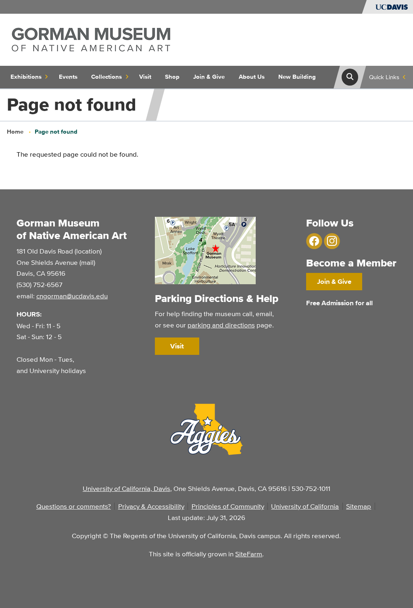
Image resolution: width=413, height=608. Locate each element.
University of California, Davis (126, 488)
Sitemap (358, 506)
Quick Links (384, 77)
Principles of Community (228, 506)
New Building (297, 76)
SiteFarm (248, 554)
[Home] (91, 39)
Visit (145, 76)
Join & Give (209, 76)
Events (68, 76)
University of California (305, 506)
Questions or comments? (73, 506)
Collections (106, 76)
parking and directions (221, 325)
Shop (172, 76)
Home (15, 131)
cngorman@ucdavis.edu (72, 296)
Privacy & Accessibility (151, 506)
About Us (252, 76)
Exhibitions (26, 76)
